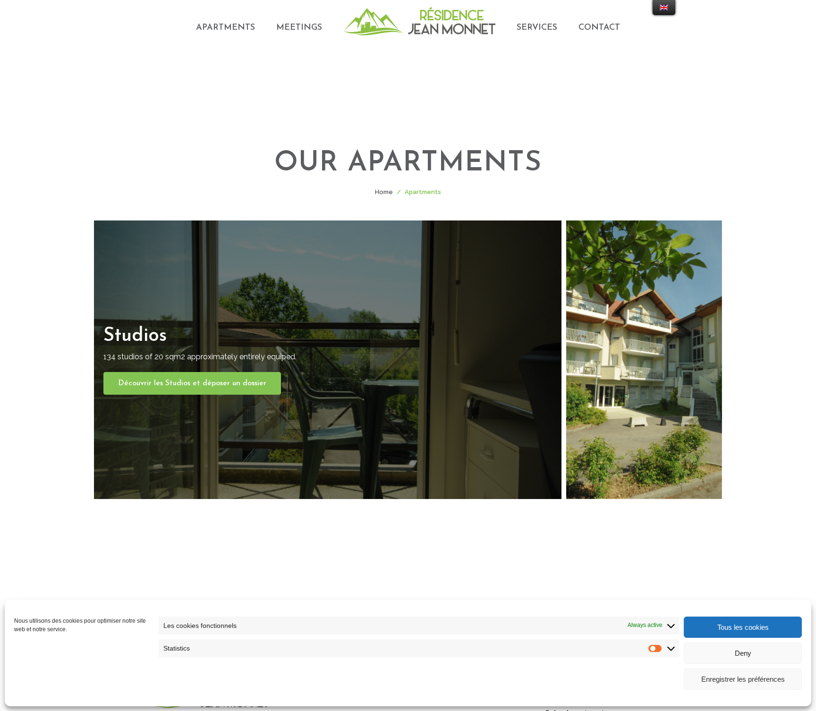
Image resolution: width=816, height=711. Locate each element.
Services (537, 28)
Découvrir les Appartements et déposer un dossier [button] (644, 406)
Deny (743, 653)
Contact (599, 28)
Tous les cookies (743, 627)
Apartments (225, 28)
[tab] (327, 359)
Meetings (299, 28)
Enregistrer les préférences (743, 679)
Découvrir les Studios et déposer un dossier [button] (192, 383)
